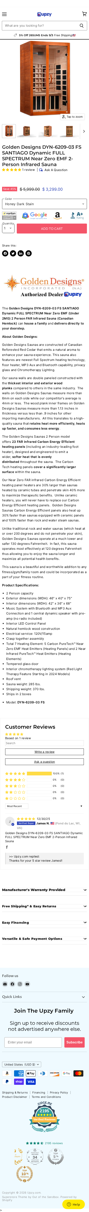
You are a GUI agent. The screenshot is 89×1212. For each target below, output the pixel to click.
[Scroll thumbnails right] (83, 131)
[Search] (81, 25)
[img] (26, 818)
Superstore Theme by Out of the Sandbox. (31, 1197)
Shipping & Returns (15, 1092)
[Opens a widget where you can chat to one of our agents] (73, 1205)
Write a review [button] (45, 751)
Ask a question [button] (44, 761)
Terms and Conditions (46, 1096)
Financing (38, 1092)
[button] (12, 170)
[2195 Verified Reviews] (44, 1133)
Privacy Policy (59, 1092)
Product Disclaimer (14, 1096)
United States (19, 1064)
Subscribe (74, 1042)
